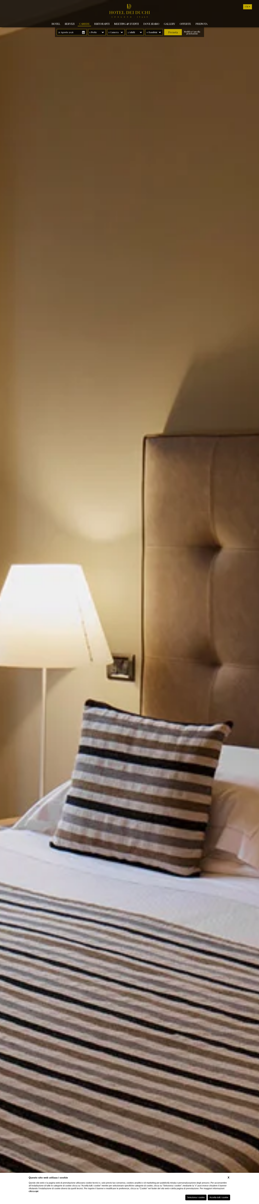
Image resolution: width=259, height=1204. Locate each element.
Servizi (70, 24)
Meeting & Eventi (126, 24)
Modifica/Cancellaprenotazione (192, 33)
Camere (84, 24)
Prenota (201, 24)
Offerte (185, 24)
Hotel (56, 24)
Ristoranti (102, 24)
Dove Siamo (151, 24)
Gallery (169, 24)
